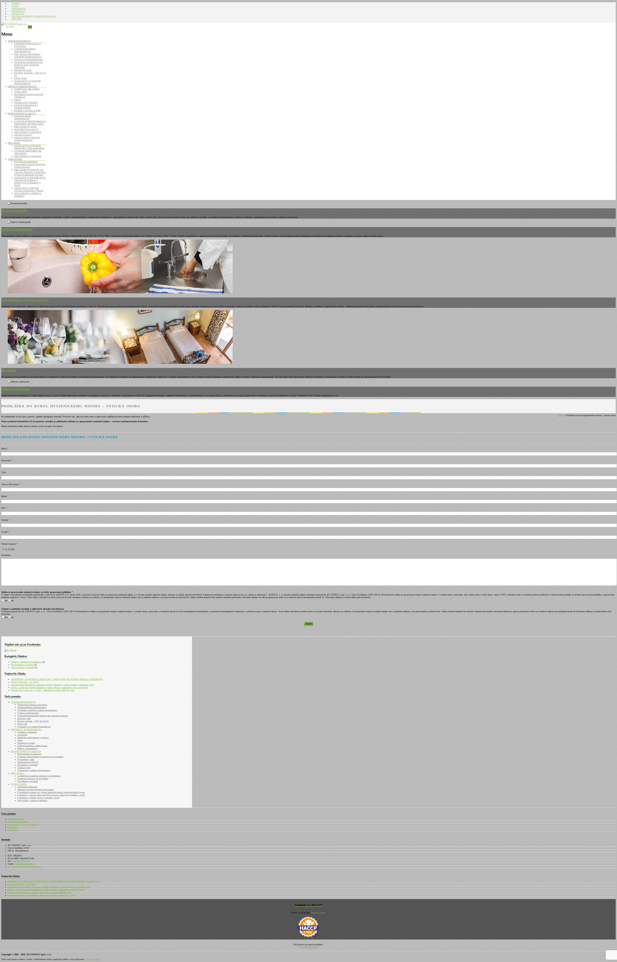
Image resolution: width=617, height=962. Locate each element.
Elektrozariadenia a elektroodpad (32, 746)
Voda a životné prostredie (22, 667)
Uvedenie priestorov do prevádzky (33, 778)
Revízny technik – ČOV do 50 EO (33, 721)
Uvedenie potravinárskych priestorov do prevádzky (40, 757)
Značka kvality (23, 135)
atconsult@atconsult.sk (24, 864)
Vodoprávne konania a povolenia (32, 705)
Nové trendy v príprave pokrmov (32, 800)
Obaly (17, 100)
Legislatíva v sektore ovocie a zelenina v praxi (38, 798)
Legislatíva (20, 92)
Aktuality (18, 14)
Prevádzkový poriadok (27, 132)
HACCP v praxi (318, 912)
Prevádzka (14, 143)
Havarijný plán (23, 70)
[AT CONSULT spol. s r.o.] (14, 24)
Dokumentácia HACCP (26, 129)
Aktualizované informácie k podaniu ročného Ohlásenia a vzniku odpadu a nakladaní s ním (52, 685)
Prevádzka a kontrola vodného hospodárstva (37, 710)
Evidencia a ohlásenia (27, 89)
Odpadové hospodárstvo (22, 86)
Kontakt (17, 19)
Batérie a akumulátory (27, 111)
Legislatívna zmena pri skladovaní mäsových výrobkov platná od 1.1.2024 (41, 895)
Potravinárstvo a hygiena (22, 665)
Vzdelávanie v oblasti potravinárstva (33, 770)
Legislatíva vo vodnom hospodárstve (34, 726)
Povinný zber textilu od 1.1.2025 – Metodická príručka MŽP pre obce (43, 690)
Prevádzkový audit (25, 127)
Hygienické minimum (26, 162)
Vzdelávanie (15, 159)
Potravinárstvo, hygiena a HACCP (23, 824)
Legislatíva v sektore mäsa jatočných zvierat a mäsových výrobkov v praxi (51, 795)
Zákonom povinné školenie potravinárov (35, 789)
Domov (16, 3)
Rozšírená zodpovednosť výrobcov (33, 737)
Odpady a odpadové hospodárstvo (26, 662)
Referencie (18, 11)
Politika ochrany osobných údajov (34, 16)
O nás (15, 6)
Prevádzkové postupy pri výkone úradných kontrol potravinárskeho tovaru (30, 172)
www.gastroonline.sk (308, 947)
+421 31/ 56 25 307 (21, 861)
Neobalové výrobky (26, 103)
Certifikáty (19, 9)
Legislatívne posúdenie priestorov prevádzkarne (39, 776)
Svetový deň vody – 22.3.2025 (25, 682)
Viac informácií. (93, 959)
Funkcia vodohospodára (28, 60)
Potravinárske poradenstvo (29, 754)
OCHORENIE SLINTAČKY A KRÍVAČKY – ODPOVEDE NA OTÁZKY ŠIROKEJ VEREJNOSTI (57, 679)
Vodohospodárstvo (19, 41)
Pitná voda (20, 78)
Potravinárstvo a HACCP (22, 113)
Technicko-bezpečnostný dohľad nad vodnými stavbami (28, 65)
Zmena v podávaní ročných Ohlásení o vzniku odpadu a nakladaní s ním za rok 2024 (49, 687)
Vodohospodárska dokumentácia (31, 707)
